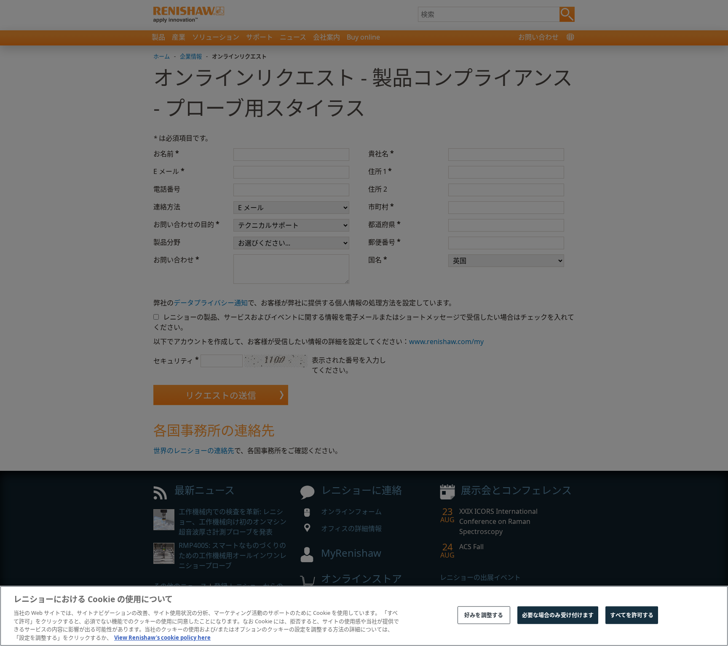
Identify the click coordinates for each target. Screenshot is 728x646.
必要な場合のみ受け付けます (558, 615)
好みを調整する (483, 615)
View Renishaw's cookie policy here (162, 637)
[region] (364, 616)
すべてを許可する (631, 615)
